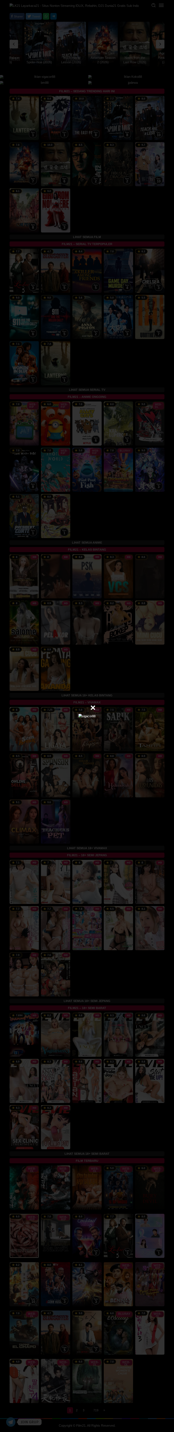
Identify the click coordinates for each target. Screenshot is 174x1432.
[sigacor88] (87, 716)
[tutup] (92, 707)
